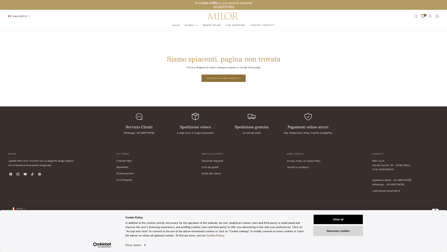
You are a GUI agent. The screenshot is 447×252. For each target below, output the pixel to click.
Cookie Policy (216, 235)
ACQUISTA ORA (223, 6)
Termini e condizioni (298, 167)
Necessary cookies (338, 230)
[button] (416, 16)
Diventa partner (125, 173)
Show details (133, 245)
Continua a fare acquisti (224, 78)
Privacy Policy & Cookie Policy (304, 160)
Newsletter (122, 167)
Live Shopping (124, 179)
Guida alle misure (211, 173)
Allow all (338, 219)
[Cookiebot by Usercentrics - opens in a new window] (102, 245)
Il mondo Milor (124, 160)
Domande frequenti (212, 160)
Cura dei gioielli (210, 167)
